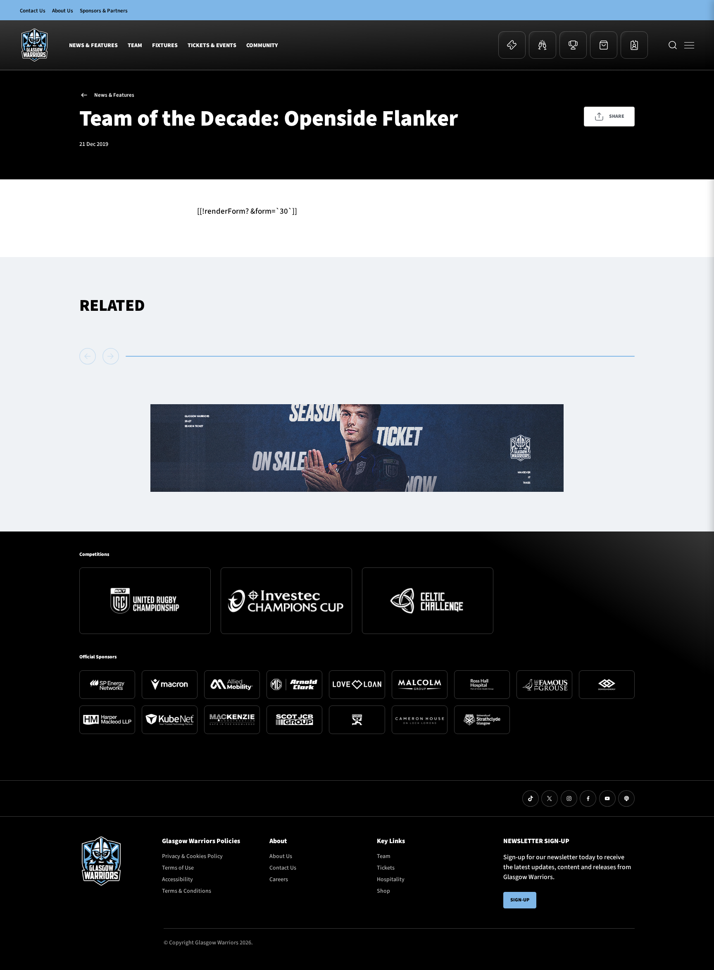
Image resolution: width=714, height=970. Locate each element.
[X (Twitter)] (549, 798)
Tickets (386, 868)
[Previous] (89, 356)
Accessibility (177, 879)
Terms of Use (178, 868)
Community (262, 46)
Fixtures (165, 46)
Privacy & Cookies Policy (192, 856)
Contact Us (32, 10)
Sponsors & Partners (104, 10)
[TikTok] (530, 798)
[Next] (110, 356)
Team (135, 46)
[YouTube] (607, 798)
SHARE (616, 116)
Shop (383, 891)
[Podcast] (626, 798)
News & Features (93, 46)
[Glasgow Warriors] (34, 45)
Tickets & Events (212, 46)
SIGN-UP (519, 899)
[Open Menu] (689, 45)
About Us (62, 10)
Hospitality (391, 879)
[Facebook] (588, 798)
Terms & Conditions (186, 891)
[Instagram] (569, 798)
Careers (278, 879)
